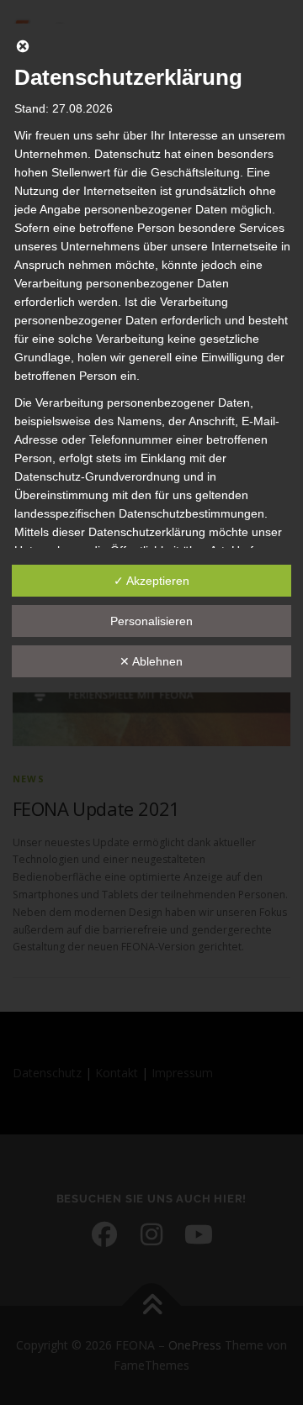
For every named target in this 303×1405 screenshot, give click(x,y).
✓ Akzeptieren (151, 580)
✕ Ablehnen (151, 661)
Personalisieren (151, 621)
